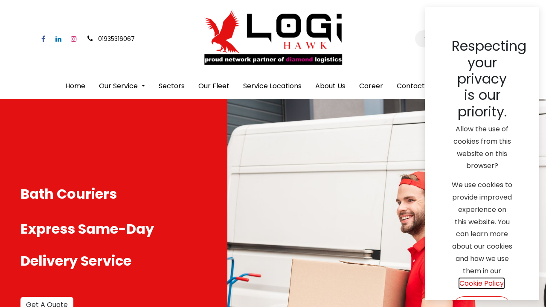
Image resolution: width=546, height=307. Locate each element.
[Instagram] (74, 39)
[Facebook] (43, 39)
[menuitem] (75, 86)
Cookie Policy (481, 283)
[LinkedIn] (58, 39)
